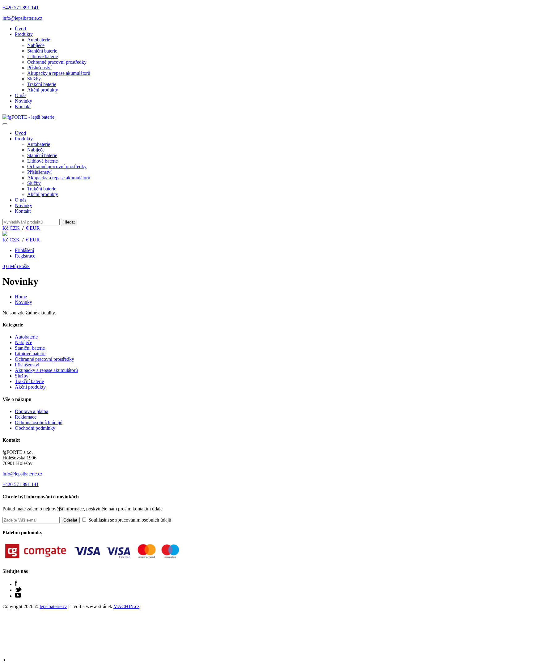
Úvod (20, 28)
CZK (11, 228)
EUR (33, 228)
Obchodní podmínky (35, 428)
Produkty (24, 34)
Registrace (25, 255)
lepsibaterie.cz (53, 606)
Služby (34, 78)
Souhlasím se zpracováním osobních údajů (129, 519)
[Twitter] (18, 590)
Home (21, 296)
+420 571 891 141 (20, 7)
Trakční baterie (41, 84)
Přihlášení (24, 250)
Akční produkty (42, 89)
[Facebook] (16, 584)
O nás (20, 95)
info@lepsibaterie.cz (22, 18)
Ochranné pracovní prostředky (57, 62)
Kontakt (23, 106)
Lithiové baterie (42, 56)
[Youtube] (18, 596)
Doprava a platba (31, 411)
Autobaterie (38, 39)
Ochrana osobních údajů (38, 422)
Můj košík (18, 266)
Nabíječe (35, 45)
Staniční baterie (42, 50)
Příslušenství (39, 67)
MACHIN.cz (126, 606)
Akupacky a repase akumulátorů (58, 73)
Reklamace (25, 417)
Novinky (23, 101)
